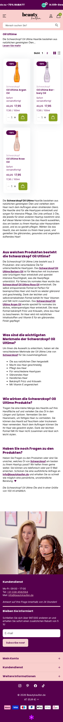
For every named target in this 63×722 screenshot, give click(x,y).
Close (31, 658)
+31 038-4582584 (17, 591)
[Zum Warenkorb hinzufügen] (22, 117)
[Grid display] (54, 53)
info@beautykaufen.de (16, 474)
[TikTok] (43, 685)
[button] (15, 117)
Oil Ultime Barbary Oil (45, 91)
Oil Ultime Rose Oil (15, 160)
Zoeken (56, 25)
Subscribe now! (15, 642)
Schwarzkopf (13, 86)
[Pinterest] (27, 685)
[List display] (59, 53)
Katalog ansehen (5, 16)
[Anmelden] (50, 16)
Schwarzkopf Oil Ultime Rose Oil (21, 284)
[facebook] (35, 685)
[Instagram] (19, 685)
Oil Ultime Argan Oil (16, 91)
